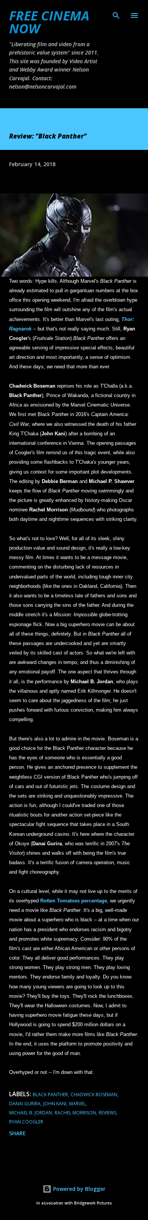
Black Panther (50, 1094)
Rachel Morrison (75, 1112)
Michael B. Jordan (30, 1112)
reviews (107, 1112)
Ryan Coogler (26, 1122)
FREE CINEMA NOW (49, 22)
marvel (77, 1103)
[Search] (116, 13)
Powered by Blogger (78, 1188)
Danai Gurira (25, 1103)
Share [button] (17, 1133)
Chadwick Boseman (94, 1094)
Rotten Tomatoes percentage (73, 901)
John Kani (54, 1103)
